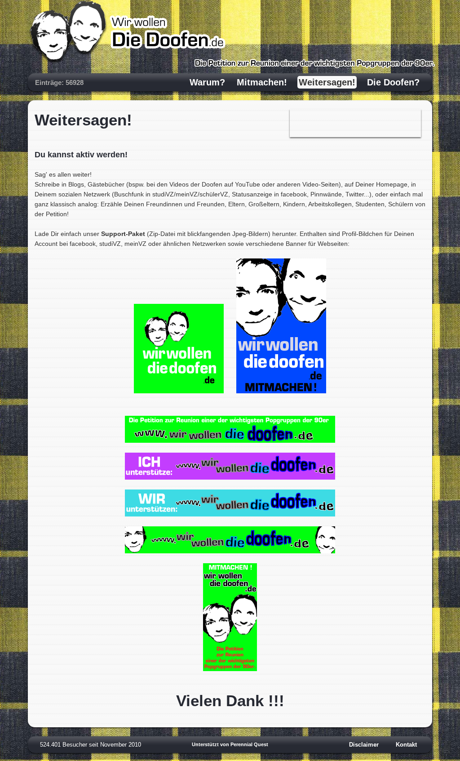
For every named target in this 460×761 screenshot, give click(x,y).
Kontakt (406, 744)
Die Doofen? (393, 82)
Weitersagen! (327, 82)
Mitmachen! (262, 82)
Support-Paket (123, 233)
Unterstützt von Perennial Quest (230, 744)
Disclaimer (364, 744)
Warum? (207, 82)
